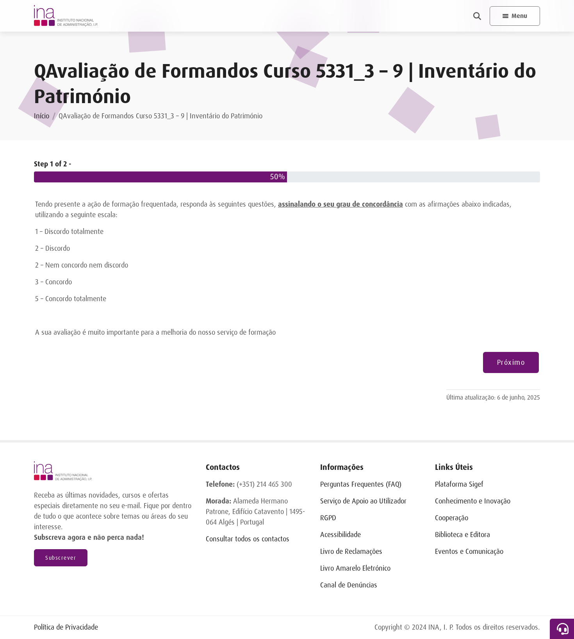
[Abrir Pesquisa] (477, 16)
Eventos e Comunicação (469, 551)
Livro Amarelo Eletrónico (355, 568)
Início (41, 116)
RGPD (328, 518)
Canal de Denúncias (348, 585)
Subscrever (60, 557)
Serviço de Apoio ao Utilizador (363, 501)
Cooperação (451, 518)
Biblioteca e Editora (462, 534)
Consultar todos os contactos (247, 539)
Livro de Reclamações (351, 551)
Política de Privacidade (66, 627)
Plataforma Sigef (459, 484)
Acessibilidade (340, 534)
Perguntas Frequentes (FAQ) (360, 484)
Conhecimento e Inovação (472, 501)
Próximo (511, 362)
